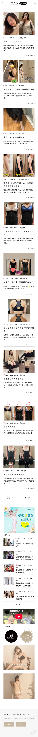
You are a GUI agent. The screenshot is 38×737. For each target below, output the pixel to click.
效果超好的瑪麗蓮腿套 (13, 378)
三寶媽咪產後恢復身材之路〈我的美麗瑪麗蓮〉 (25, 558)
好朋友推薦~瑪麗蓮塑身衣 (15, 474)
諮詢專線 (8, 724)
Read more (29, 55)
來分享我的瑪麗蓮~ (12, 41)
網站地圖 (26, 714)
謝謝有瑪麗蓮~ (10, 426)
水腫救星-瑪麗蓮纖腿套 (13, 137)
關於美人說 (7, 714)
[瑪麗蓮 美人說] (19, 3)
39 (21, 497)
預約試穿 (20, 724)
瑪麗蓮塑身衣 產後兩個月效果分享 (18, 89)
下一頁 (27, 497)
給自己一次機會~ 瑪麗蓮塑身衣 (17, 282)
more (18, 604)
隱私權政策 (17, 714)
